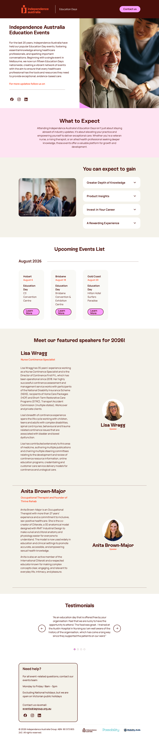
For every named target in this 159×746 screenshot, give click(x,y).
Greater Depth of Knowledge (106, 182)
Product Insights (98, 196)
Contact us (130, 9)
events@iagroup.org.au (37, 708)
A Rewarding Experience (103, 223)
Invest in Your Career (101, 209)
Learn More (29, 312)
